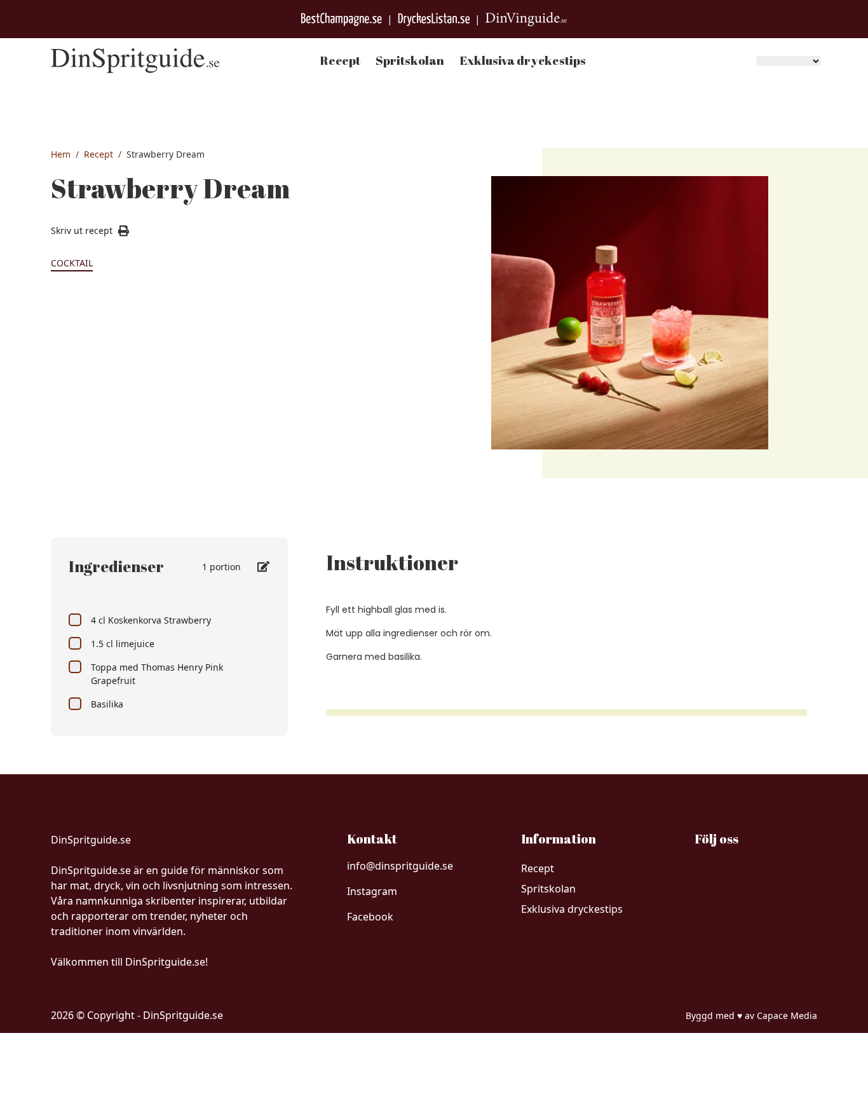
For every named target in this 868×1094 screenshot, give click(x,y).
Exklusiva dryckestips (522, 60)
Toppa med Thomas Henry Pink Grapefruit (157, 674)
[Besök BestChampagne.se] (341, 19)
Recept (340, 60)
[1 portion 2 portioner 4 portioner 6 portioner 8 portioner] (236, 566)
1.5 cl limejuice (122, 644)
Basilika (107, 704)
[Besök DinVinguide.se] (526, 19)
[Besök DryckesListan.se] (434, 19)
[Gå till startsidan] (135, 60)
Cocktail (72, 263)
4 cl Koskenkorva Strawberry (151, 620)
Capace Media (787, 1015)
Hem (61, 154)
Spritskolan (410, 60)
